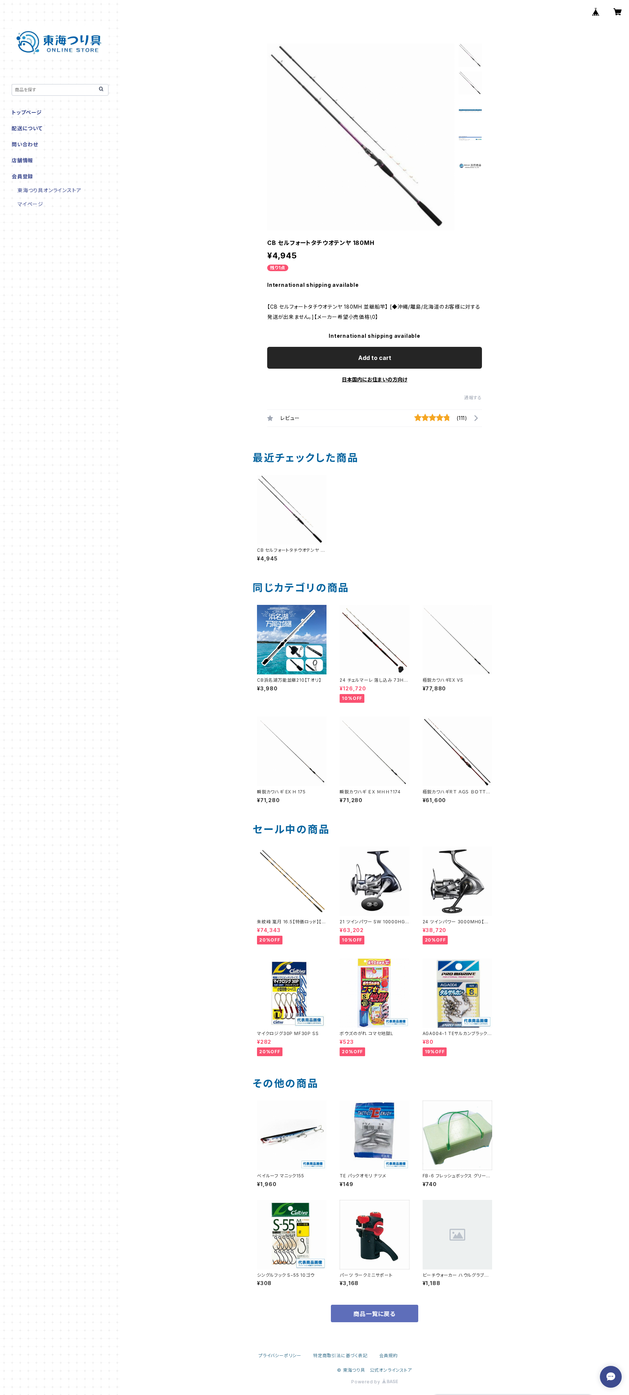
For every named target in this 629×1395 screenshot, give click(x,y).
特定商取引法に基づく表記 (340, 1355)
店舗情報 (22, 160)
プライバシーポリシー (279, 1355)
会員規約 (388, 1355)
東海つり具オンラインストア (49, 190)
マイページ (30, 204)
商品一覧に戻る (374, 1313)
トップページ (27, 112)
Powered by (366, 1381)
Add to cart (374, 357)
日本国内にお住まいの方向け (374, 379)
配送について (27, 128)
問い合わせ (25, 144)
